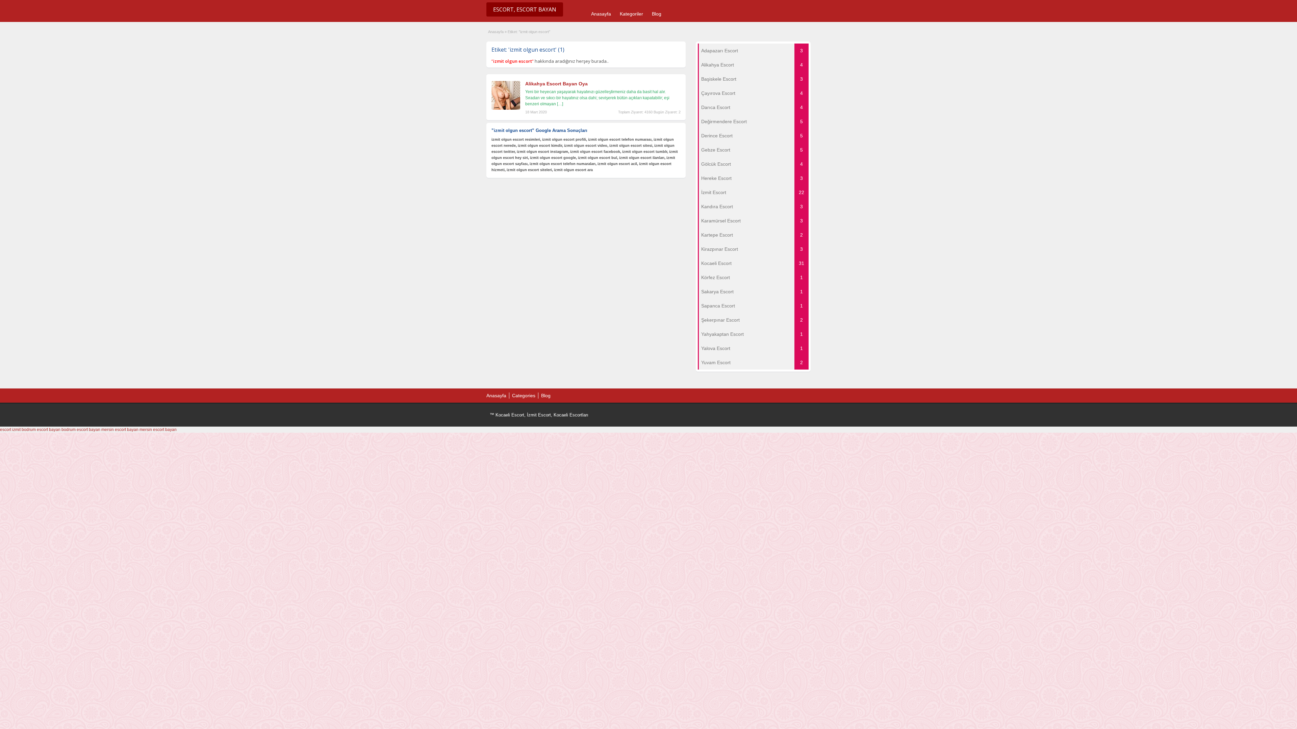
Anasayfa (601, 14)
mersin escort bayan (119, 429)
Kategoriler (631, 14)
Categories (523, 395)
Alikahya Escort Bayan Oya (556, 83)
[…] (560, 104)
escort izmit (10, 429)
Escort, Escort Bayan (524, 9)
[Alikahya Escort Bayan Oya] (505, 108)
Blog (656, 14)
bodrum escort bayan (41, 429)
